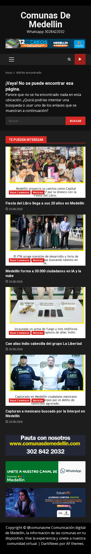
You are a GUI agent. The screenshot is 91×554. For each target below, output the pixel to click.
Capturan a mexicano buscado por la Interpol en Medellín (45, 380)
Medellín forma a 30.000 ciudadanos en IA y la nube (45, 240)
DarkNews (50, 543)
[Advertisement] (45, 43)
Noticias (38, 192)
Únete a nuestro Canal (80, 59)
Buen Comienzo (19, 192)
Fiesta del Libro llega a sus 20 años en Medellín (45, 172)
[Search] (69, 59)
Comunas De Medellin (45, 20)
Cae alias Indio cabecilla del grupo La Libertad (45, 312)
